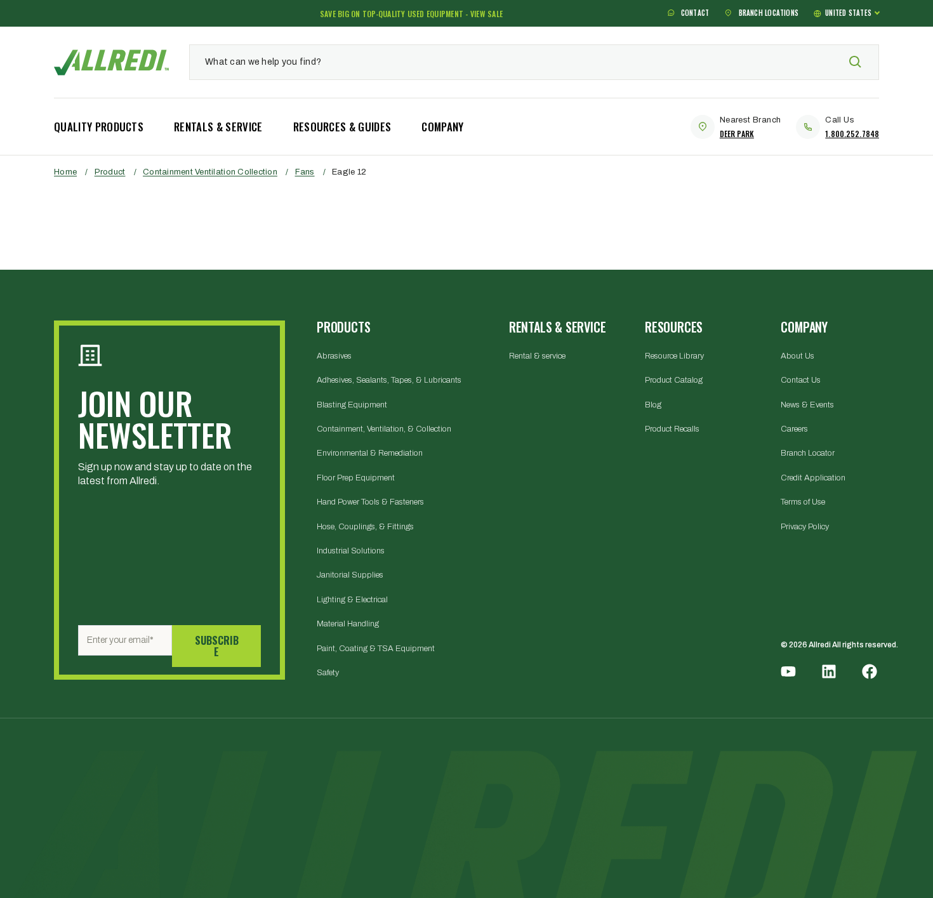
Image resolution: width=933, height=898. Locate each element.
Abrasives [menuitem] (334, 356)
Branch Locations (767, 13)
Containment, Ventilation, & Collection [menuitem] (384, 429)
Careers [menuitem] (794, 429)
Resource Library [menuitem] (674, 356)
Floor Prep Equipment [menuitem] (356, 477)
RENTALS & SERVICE (218, 127)
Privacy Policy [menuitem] (805, 526)
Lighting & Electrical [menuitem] (352, 599)
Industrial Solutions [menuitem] (351, 550)
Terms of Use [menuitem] (803, 502)
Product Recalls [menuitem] (672, 429)
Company (442, 127)
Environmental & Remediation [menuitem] (370, 453)
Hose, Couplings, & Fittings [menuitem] (365, 526)
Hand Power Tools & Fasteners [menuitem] (370, 502)
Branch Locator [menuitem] (808, 453)
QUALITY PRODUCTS (98, 127)
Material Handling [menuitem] (348, 623)
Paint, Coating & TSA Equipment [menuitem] (376, 648)
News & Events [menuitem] (807, 404)
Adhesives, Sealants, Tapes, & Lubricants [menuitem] (389, 380)
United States (848, 13)
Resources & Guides (342, 127)
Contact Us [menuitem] (801, 380)
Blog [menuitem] (653, 404)
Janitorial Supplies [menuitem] (350, 575)
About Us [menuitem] (797, 356)
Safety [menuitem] (328, 672)
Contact (694, 13)
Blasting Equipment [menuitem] (352, 404)
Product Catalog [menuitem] (674, 380)
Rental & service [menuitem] (537, 356)
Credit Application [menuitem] (813, 477)
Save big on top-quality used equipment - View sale (411, 14)
